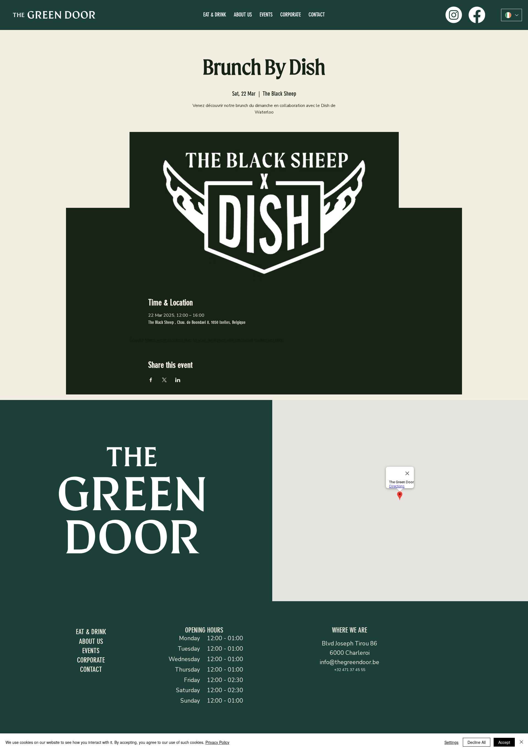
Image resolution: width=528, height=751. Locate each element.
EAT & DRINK (91, 632)
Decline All (477, 742)
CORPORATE (91, 660)
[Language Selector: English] (511, 15)
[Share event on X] (164, 380)
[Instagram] (454, 15)
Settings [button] (451, 742)
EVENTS (91, 651)
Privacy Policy (217, 742)
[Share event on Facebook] (150, 380)
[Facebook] (477, 15)
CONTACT (91, 669)
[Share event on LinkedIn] (177, 380)
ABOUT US (91, 641)
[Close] (521, 742)
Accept (504, 742)
